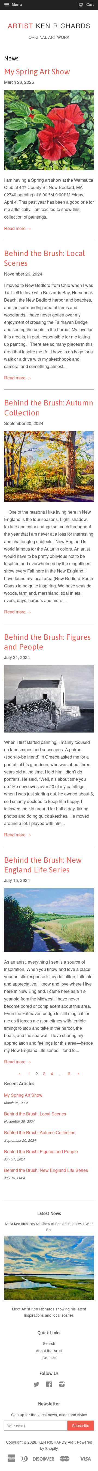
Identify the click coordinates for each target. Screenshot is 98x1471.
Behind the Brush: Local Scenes (35, 1114)
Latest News (49, 1213)
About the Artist (49, 1350)
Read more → (17, 228)
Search (49, 1343)
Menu (16, 4)
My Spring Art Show (37, 71)
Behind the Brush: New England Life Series (46, 1170)
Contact (49, 1357)
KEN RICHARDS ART (56, 1442)
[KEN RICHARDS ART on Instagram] (62, 1385)
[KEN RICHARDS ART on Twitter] (36, 1385)
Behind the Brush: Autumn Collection (39, 1132)
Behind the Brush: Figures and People (41, 1151)
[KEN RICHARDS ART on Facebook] (49, 1385)
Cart (89, 4)
